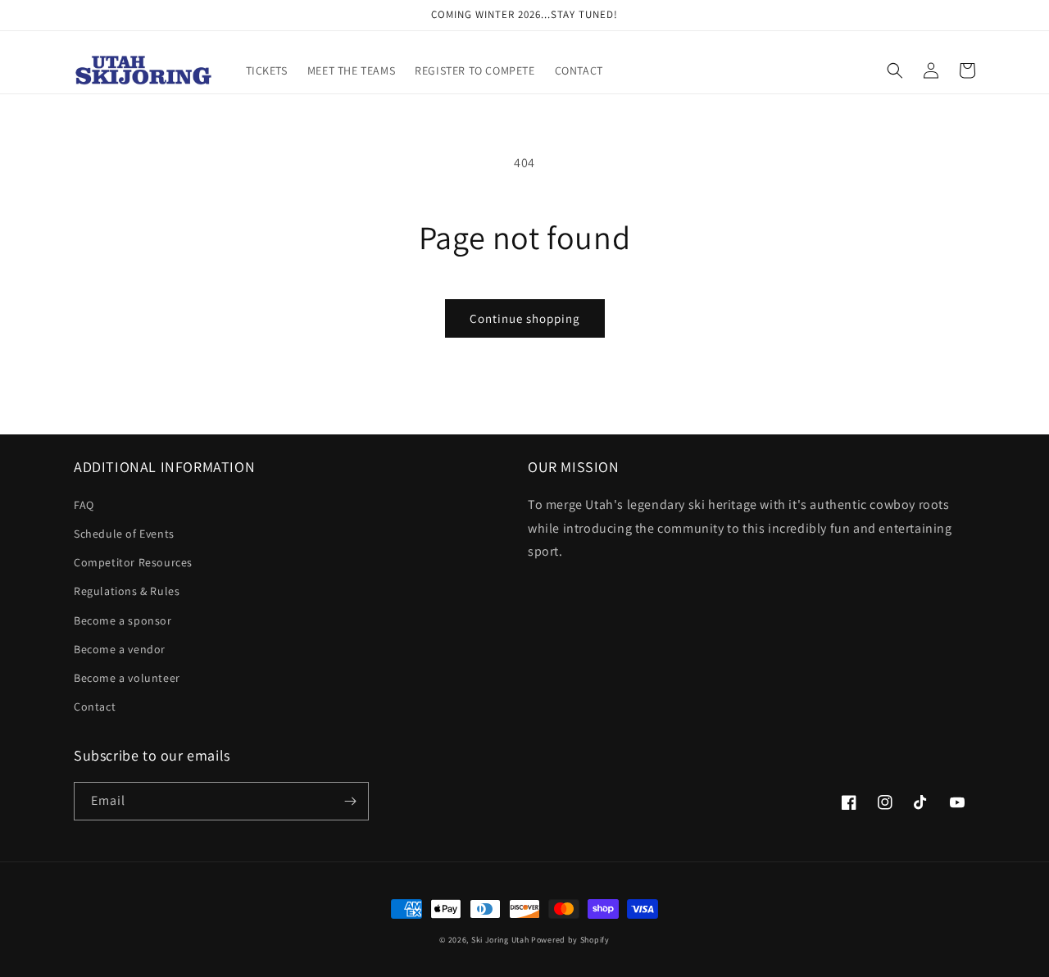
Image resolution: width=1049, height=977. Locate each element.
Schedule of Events (124, 533)
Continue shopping (525, 318)
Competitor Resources (133, 562)
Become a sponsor (123, 620)
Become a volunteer (127, 677)
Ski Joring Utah (500, 939)
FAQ (84, 505)
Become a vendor (120, 649)
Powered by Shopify (570, 939)
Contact (95, 706)
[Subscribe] (350, 801)
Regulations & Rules (126, 591)
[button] (895, 70)
